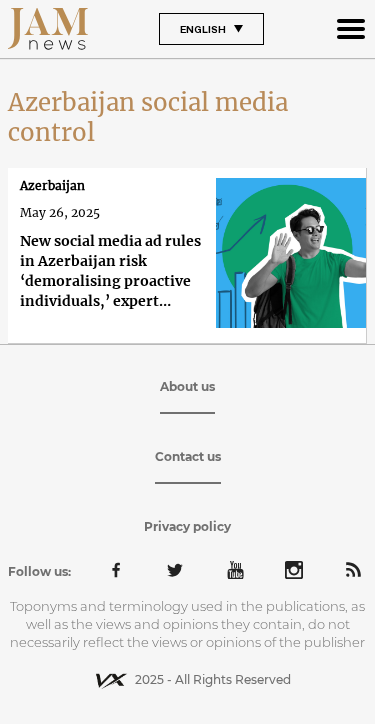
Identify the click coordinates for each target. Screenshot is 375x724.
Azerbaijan (52, 185)
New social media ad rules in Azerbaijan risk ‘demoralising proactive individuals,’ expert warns (110, 271)
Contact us (188, 456)
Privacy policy (187, 526)
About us (187, 386)
